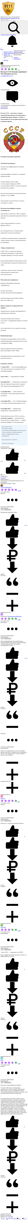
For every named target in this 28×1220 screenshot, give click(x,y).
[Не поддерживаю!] (12, 537)
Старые (13, 483)
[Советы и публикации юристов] (8, 15)
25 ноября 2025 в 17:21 (7, 75)
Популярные (4, 483)
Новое (7, 54)
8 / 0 (2, 461)
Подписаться (4, 476)
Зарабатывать (4, 108)
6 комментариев (5, 447)
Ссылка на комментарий (7, 506)
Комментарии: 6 (5, 479)
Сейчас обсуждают (9, 53)
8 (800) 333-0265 (18, 52)
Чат (2, 509)
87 (10, 1215)
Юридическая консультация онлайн (10, 18)
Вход (2, 49)
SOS (5, 57)
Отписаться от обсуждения (8, 480)
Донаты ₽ (3, 477)
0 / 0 (3, 474)
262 (12, 1216)
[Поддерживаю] (12, 525)
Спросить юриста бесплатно (8, 34)
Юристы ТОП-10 (8, 52)
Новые (9, 483)
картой (2, 574)
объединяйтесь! (16, 17)
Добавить (15, 1218)
